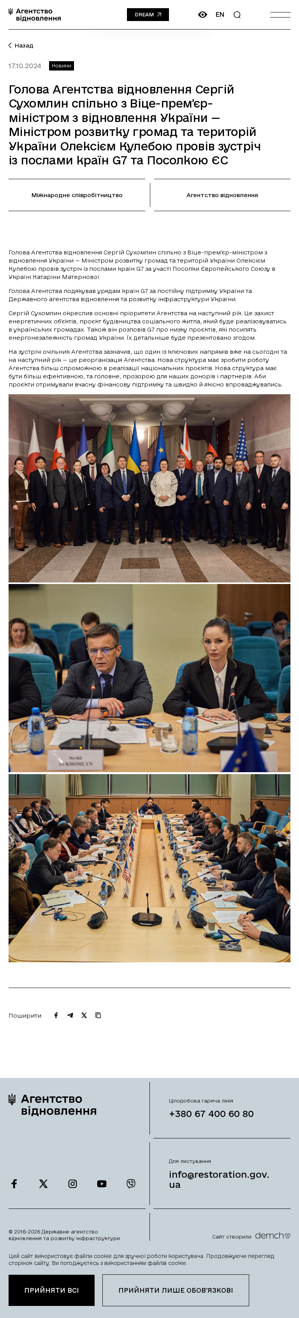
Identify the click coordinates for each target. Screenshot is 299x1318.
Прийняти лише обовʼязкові (175, 1290)
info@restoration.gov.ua (219, 1179)
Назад (23, 45)
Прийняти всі (51, 1290)
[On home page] (35, 14)
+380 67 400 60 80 (211, 1113)
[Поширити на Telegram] (70, 1015)
